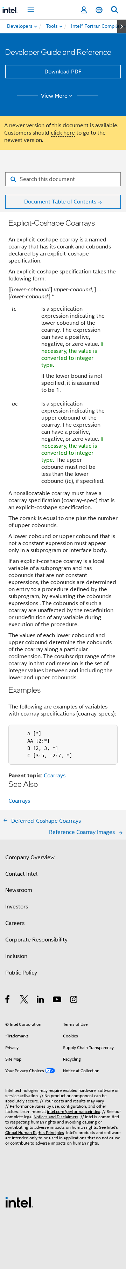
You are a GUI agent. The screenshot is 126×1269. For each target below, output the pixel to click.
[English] (99, 10)
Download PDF (63, 71)
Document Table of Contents (60, 201)
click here (63, 132)
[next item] (121, 26)
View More (54, 95)
